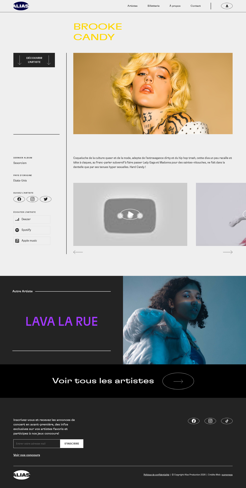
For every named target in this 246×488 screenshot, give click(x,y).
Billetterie (153, 6)
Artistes (133, 6)
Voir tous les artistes (103, 381)
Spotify (26, 230)
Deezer (26, 219)
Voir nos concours (26, 455)
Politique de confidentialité (156, 475)
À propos (175, 6)
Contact (196, 6)
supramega (227, 475)
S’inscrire (71, 443)
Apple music (29, 240)
